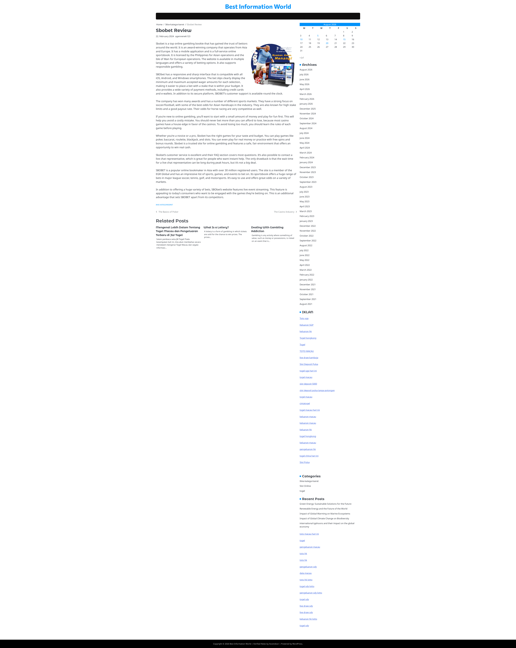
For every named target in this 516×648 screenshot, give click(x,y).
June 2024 (304, 138)
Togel (302, 344)
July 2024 (304, 133)
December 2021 (308, 284)
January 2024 (306, 162)
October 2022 (306, 235)
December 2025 (308, 108)
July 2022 (304, 250)
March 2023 (306, 211)
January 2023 (306, 221)
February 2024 (307, 157)
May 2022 (304, 260)
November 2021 (308, 289)
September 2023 (308, 181)
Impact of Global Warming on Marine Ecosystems (325, 513)
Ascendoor (274, 643)
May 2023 (304, 201)
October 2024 (306, 118)
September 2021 (308, 299)
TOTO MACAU (307, 351)
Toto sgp (304, 318)
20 (327, 43)
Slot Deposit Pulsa (309, 364)
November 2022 (308, 230)
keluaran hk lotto (308, 618)
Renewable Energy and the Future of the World (323, 508)
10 (301, 39)
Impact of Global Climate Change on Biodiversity (324, 518)
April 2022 (305, 265)
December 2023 (308, 167)
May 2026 (304, 84)
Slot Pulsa (305, 462)
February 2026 (307, 98)
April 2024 (305, 147)
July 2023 (304, 191)
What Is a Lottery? (216, 227)
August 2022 (306, 245)
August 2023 (306, 186)
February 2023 (307, 216)
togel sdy (304, 625)
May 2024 (304, 142)
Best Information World (258, 6)
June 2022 (304, 255)
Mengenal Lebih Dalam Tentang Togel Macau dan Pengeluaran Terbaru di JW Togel (178, 231)
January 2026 (306, 103)
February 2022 (307, 274)
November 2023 (308, 172)
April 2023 (305, 206)
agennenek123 (182, 36)
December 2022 (308, 225)
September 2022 (308, 240)
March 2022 (306, 269)
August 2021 (306, 303)
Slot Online (305, 485)
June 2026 (304, 79)
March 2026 (306, 94)
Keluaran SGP (306, 324)
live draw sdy (306, 605)
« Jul (302, 57)
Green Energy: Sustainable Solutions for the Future (325, 503)
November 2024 (308, 113)
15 (344, 39)
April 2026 (305, 89)
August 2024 (306, 128)
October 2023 (306, 177)
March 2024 (306, 152)
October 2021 (306, 294)
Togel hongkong (308, 337)
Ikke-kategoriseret (164, 204)
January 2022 (306, 279)
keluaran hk (306, 331)
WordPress (297, 643)
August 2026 (306, 69)
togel (302, 490)
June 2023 (304, 196)
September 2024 (308, 123)
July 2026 (304, 74)
